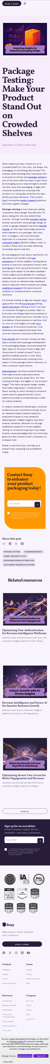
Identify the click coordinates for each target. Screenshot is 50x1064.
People (28, 1005)
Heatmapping (9, 371)
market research (28, 200)
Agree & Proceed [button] (25, 1056)
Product (29, 974)
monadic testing (38, 219)
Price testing (8, 339)
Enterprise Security (9, 983)
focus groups (28, 303)
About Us (29, 1001)
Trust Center (6, 1030)
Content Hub (7, 1001)
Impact (5, 979)
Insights (5, 974)
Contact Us (30, 1019)
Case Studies (7, 1010)
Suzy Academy (7, 1021)
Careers (29, 1010)
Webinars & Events (9, 1005)
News (28, 1014)
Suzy (4, 200)
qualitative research (12, 288)
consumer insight (11, 242)
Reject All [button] (41, 1056)
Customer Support (9, 1026)
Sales (28, 983)
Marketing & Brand (33, 979)
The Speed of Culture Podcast (8, 1016)
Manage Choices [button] (9, 1056)
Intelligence (6, 970)
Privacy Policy (8, 1062)
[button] (23, 3)
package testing (36, 177)
